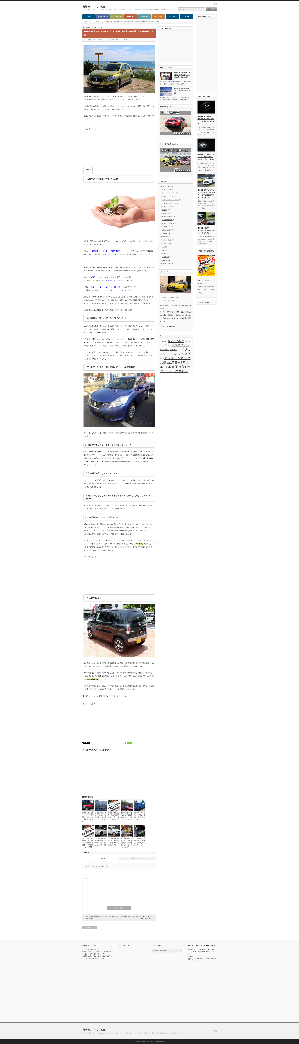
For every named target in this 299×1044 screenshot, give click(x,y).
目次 (89, 16)
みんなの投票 (176, 341)
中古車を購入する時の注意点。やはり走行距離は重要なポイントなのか (139, 842)
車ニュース (158, 16)
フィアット (177, 354)
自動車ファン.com (94, 6)
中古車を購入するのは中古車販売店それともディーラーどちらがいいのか (126, 817)
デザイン (173, 350)
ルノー (169, 363)
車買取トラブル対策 (168, 223)
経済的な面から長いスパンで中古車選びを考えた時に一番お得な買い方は (88, 817)
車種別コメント (103, 16)
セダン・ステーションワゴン (170, 199)
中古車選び (130, 16)
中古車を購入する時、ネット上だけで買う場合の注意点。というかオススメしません (126, 843)
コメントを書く (113, 39)
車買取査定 (144, 16)
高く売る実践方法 (167, 220)
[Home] (86, 21)
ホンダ (185, 354)
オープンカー (165, 345)
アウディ (187, 341)
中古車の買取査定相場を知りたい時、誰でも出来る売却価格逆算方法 (102, 917)
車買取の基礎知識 (167, 216)
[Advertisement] (119, 147)
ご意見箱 (186, 16)
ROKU (126, 39)
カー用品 (164, 246)
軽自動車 (164, 210)
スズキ (176, 345)
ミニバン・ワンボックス (169, 203)
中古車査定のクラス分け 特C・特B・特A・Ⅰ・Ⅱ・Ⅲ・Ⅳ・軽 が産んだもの (136, 917)
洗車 (163, 250)
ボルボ (162, 358)
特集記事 (181, 371)
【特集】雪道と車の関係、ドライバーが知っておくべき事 (182, 91)
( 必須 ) (88, 878)
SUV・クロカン (166, 196)
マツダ (169, 358)
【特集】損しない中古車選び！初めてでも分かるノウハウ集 (104, 696)
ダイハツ (164, 349)
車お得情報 (165, 257)
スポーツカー (166, 189)
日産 (174, 366)
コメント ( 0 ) (101, 858)
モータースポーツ (166, 263)
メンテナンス (166, 243)
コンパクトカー (166, 206)
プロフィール (172, 16)
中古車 (182, 362)
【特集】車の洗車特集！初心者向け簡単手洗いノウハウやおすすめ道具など (182, 75)
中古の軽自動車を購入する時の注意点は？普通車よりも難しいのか (113, 842)
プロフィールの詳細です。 (168, 326)
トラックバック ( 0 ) (137, 858)
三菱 (174, 362)
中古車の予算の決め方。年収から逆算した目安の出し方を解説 (139, 816)
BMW (161, 341)
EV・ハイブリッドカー (168, 193)
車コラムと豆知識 (117, 16)
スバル (185, 345)
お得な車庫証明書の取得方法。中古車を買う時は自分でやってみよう (100, 816)
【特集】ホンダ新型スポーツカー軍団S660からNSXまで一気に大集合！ (206, 156)
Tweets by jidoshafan (203, 302)
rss (215, 4)
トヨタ (183, 349)
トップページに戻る (90, 927)
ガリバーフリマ (166, 230)
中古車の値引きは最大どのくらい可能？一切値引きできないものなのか (100, 842)
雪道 (163, 253)
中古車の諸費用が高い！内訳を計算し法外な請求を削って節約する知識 (113, 816)
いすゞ (165, 341)
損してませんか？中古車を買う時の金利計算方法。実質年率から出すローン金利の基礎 (88, 843)
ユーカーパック (166, 226)
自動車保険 (164, 236)
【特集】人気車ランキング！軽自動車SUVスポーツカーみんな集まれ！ (206, 230)
